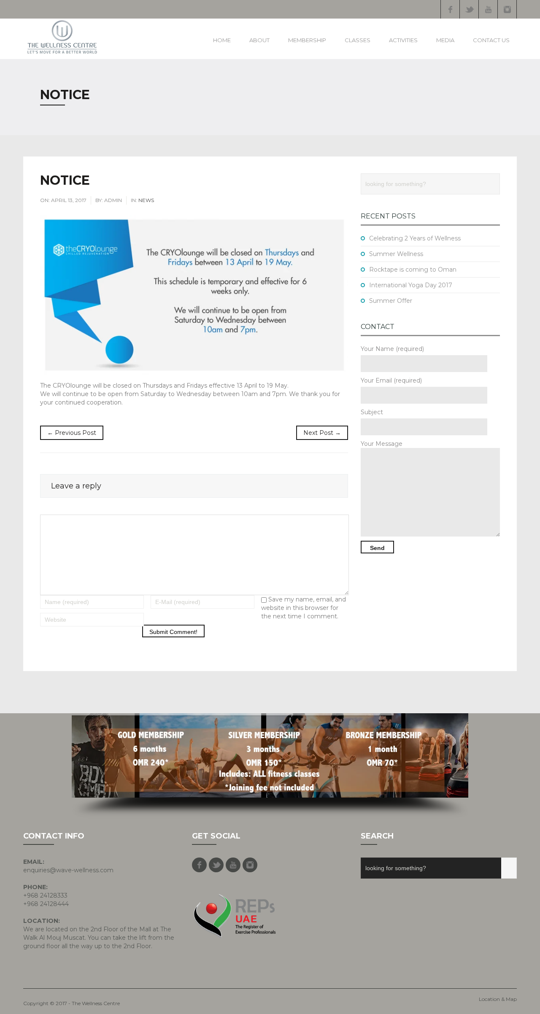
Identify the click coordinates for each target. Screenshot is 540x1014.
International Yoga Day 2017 (410, 285)
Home (222, 40)
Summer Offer (390, 301)
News (146, 200)
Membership (307, 40)
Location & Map (498, 999)
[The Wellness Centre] (62, 37)
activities (403, 40)
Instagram (507, 9)
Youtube (488, 9)
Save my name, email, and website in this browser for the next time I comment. (303, 608)
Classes (357, 40)
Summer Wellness (396, 254)
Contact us (491, 40)
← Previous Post (71, 433)
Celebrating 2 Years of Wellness (415, 238)
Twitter (469, 9)
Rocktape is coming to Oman (412, 269)
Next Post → (322, 433)
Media (445, 40)
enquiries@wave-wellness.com (68, 870)
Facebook (450, 9)
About (259, 40)
